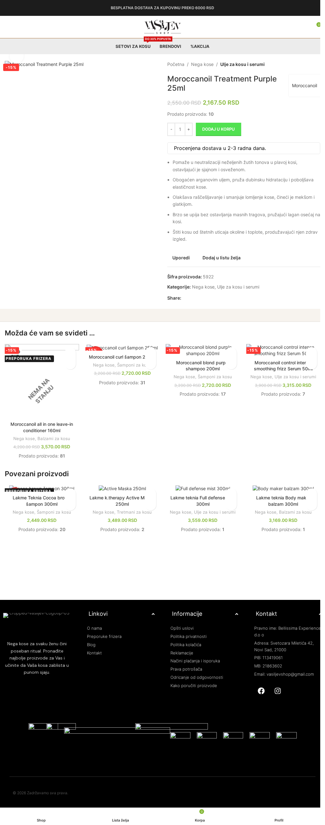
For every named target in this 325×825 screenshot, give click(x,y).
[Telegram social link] (213, 298)
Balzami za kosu (53, 437)
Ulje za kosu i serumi (240, 64)
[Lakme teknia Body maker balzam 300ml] (278, 487)
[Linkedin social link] (205, 298)
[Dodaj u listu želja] (69, 352)
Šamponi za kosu (133, 371)
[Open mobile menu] (7, 27)
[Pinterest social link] (198, 298)
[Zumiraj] (17, 56)
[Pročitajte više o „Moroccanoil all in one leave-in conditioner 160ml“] (69, 363)
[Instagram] (274, 688)
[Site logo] (160, 26)
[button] (148, 363)
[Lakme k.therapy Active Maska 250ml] (120, 487)
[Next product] (311, 64)
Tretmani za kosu (132, 510)
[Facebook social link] (183, 298)
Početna (173, 64)
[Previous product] (296, 64)
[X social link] (190, 298)
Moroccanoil (299, 85)
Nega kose (200, 64)
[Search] (299, 27)
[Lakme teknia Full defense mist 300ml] (199, 487)
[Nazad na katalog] (304, 64)
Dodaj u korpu (216, 129)
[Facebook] (257, 688)
